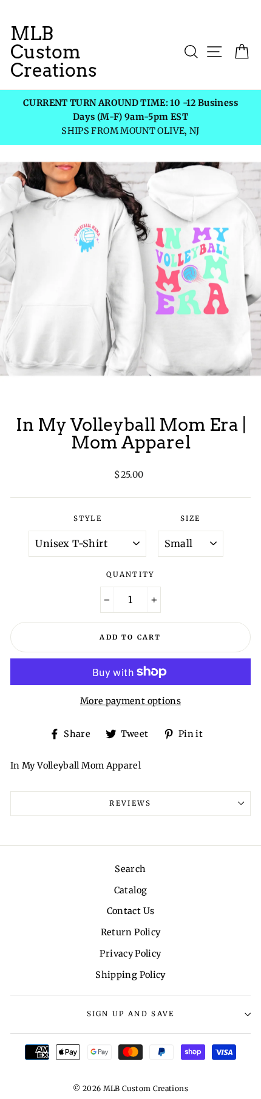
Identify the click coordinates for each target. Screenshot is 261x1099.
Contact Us (131, 910)
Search (130, 869)
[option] (130, 117)
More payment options (130, 701)
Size (190, 518)
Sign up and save (131, 1014)
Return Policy (131, 932)
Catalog (130, 890)
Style (88, 518)
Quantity (130, 574)
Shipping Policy (130, 974)
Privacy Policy (130, 953)
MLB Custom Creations (53, 52)
